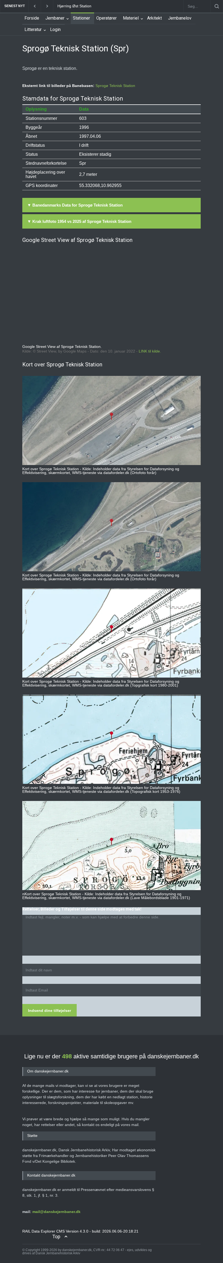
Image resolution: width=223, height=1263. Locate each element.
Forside (31, 18)
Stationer (81, 18)
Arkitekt (154, 18)
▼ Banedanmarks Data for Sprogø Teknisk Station (75, 205)
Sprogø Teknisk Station (115, 85)
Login (55, 29)
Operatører (106, 18)
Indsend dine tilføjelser (49, 1010)
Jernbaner (54, 18)
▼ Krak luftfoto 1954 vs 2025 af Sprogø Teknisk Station (79, 221)
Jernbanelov (179, 18)
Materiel (131, 18)
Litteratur (33, 29)
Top (56, 1236)
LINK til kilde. (150, 351)
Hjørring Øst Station (74, 6)
